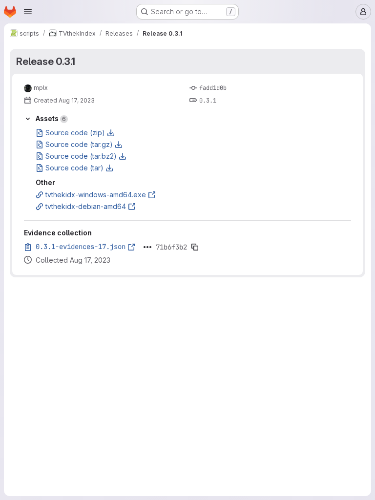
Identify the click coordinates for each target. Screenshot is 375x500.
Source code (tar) (74, 168)
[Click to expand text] (147, 247)
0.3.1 (207, 100)
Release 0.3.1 (45, 61)
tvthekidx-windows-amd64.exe (95, 194)
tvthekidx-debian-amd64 (85, 206)
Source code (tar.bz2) (81, 156)
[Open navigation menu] (28, 12)
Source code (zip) (75, 132)
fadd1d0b (213, 88)
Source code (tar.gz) (79, 144)
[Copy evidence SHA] (195, 247)
